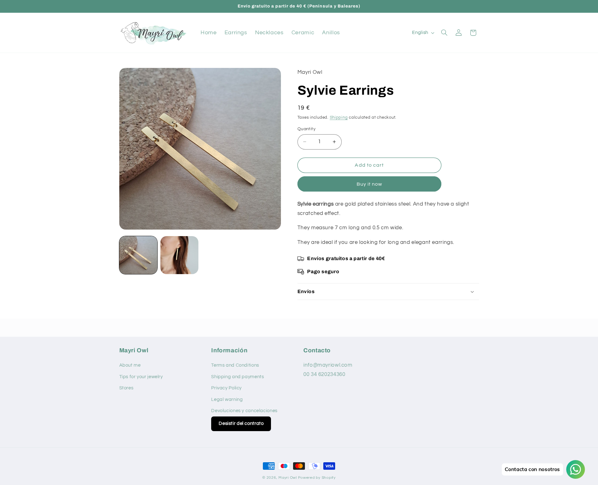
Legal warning (227, 399)
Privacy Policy (226, 388)
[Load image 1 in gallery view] (138, 255)
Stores (126, 388)
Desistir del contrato (241, 423)
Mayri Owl (287, 477)
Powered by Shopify (317, 477)
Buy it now (369, 184)
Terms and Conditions (235, 365)
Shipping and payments (237, 376)
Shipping (339, 118)
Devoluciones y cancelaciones (244, 410)
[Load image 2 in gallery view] (179, 255)
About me (130, 365)
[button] (444, 33)
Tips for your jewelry (141, 376)
